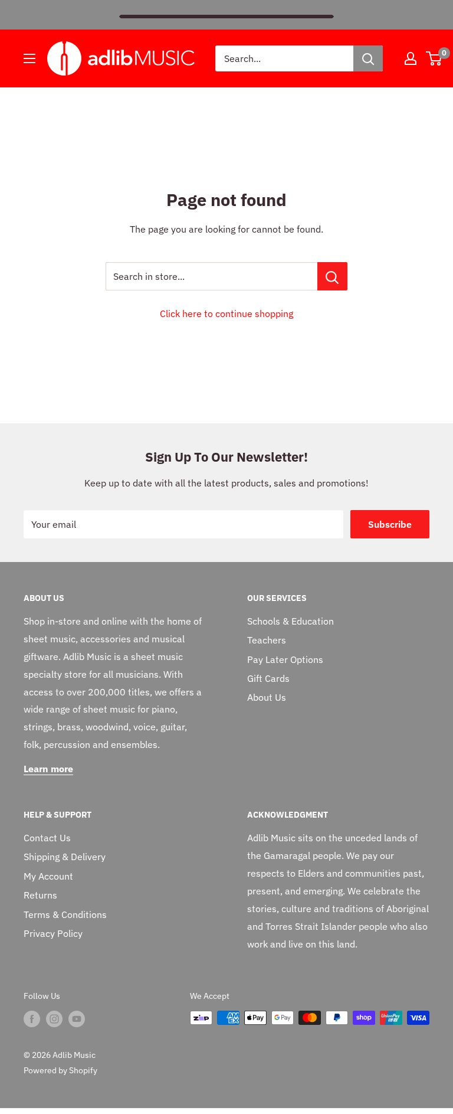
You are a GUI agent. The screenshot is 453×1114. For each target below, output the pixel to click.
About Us (266, 697)
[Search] (368, 58)
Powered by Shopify (60, 1070)
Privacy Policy (53, 933)
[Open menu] (29, 58)
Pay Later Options (285, 659)
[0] (434, 58)
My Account (48, 876)
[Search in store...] (332, 276)
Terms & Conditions (65, 914)
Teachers (266, 640)
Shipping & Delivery (65, 857)
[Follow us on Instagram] (54, 1019)
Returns (40, 895)
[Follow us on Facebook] (32, 1019)
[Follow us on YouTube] (76, 1019)
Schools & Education (290, 621)
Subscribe (390, 524)
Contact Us (47, 838)
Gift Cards (268, 678)
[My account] (410, 58)
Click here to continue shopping (226, 313)
